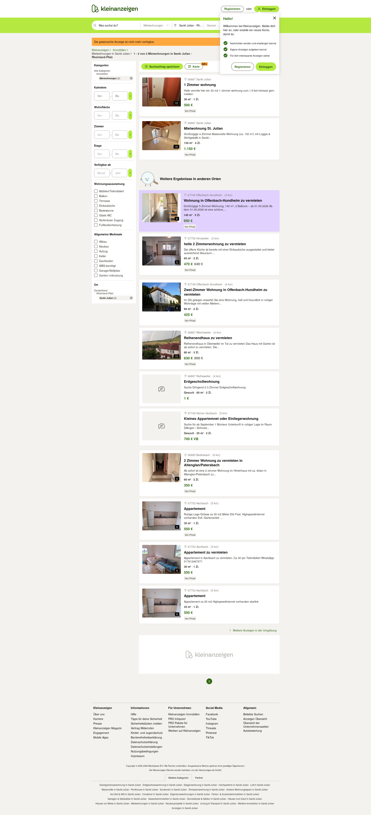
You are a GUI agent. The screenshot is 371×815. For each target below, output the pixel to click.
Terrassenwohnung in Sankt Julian (206, 789)
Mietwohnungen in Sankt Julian (147, 803)
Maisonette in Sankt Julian (115, 789)
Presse (97, 723)
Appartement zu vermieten (206, 552)
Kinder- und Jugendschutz (147, 733)
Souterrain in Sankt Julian (173, 789)
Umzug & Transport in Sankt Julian (218, 803)
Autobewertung (252, 730)
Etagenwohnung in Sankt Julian (200, 784)
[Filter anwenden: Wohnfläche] (130, 115)
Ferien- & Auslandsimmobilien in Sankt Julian (235, 794)
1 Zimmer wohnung (200, 85)
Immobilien (102, 73)
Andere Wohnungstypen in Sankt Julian (247, 789)
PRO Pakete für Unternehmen (177, 724)
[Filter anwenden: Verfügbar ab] (130, 173)
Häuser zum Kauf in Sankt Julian (245, 798)
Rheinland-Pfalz (104, 293)
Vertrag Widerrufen (142, 728)
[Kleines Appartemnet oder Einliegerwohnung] (161, 425)
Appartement (194, 508)
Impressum (138, 756)
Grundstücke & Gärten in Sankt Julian (206, 798)
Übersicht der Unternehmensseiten (256, 724)
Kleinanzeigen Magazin (107, 728)
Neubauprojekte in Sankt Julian (182, 803)
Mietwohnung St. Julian (203, 128)
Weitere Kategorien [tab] (178, 777)
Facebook (212, 714)
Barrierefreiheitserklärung (146, 737)
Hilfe (133, 714)
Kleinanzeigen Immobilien (184, 714)
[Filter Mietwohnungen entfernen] (131, 78)
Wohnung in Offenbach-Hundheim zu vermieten (223, 200)
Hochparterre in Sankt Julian (234, 784)
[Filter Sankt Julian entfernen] (131, 297)
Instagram (212, 723)
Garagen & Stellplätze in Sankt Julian (127, 798)
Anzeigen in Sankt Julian (185, 808)
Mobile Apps (100, 737)
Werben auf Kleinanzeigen (184, 730)
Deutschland (100, 290)
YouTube (211, 719)
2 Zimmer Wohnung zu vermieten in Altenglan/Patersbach (213, 462)
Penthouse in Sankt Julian (144, 789)
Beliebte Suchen (253, 714)
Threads (211, 728)
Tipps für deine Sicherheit (146, 719)
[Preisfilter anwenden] (130, 96)
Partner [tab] (199, 777)
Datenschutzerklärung (144, 742)
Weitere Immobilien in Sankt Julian (256, 803)
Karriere (98, 719)
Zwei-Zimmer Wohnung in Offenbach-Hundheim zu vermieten (225, 292)
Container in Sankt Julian (155, 794)
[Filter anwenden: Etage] (130, 154)
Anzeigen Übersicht (255, 719)
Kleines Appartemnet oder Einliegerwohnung (221, 418)
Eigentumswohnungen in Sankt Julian (190, 794)
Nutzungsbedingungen (144, 751)
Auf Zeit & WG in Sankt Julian (125, 794)
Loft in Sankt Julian (260, 784)
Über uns (99, 714)
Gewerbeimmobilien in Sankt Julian (167, 798)
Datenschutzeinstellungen (146, 747)
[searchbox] (119, 25)
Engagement (101, 733)
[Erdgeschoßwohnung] (161, 388)
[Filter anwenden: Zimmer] (130, 134)
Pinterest (211, 733)
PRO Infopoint (177, 719)
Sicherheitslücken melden (146, 723)
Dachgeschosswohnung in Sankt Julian (120, 784)
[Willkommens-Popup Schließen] (274, 18)
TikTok (210, 737)
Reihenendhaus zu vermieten (208, 338)
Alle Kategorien (102, 70)
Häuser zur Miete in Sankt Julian (112, 803)
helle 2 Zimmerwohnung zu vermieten (215, 244)
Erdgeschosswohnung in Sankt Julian (162, 784)
